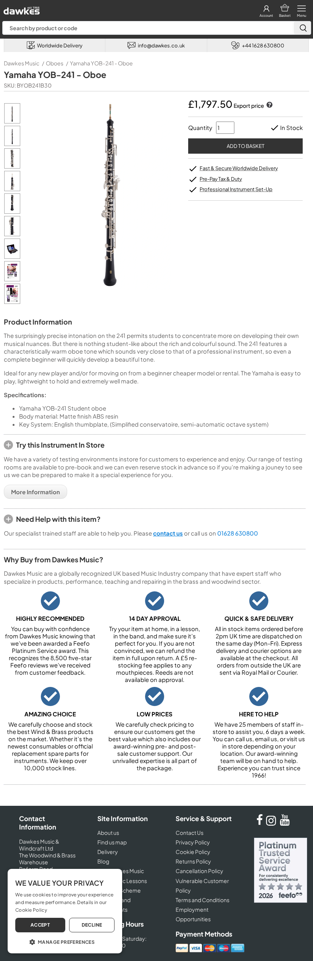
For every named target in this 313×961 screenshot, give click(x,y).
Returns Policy (193, 861)
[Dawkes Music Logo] (21, 8)
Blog (103, 861)
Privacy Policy (193, 842)
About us (108, 832)
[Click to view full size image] (12, 121)
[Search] (302, 27)
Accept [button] (40, 925)
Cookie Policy (193, 851)
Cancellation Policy (199, 870)
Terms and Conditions (202, 899)
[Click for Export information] (269, 105)
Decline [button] (92, 925)
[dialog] (65, 911)
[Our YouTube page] (284, 823)
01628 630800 (237, 533)
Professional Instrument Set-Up (236, 189)
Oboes (54, 63)
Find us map (112, 842)
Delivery (107, 851)
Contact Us (189, 832)
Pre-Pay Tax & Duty (221, 179)
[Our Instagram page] (272, 823)
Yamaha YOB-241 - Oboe (101, 63)
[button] (65, 941)
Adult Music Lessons (122, 880)
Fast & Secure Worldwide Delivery (239, 168)
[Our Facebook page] (259, 823)
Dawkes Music (21, 63)
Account (266, 15)
